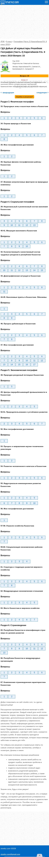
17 (34, 365)
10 (12, 225)
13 (34, 225)
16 (27, 365)
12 (27, 225)
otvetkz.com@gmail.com (10, 854)
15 (42, 270)
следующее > (42, 93)
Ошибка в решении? (24, 97)
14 (34, 270)
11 (19, 225)
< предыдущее (7, 93)
